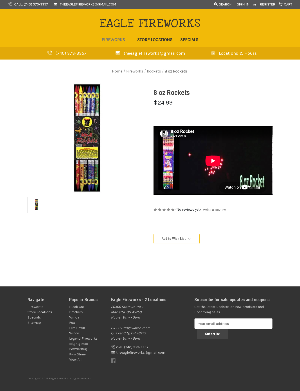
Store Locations (154, 39)
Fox (72, 322)
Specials (189, 39)
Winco (74, 333)
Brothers (76, 312)
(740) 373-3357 (71, 53)
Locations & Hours (237, 53)
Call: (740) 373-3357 (30, 4)
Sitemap (34, 322)
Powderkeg (78, 349)
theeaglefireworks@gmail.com (87, 4)
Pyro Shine (77, 354)
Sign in (243, 4)
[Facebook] (113, 360)
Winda (74, 317)
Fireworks (113, 39)
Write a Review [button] (214, 210)
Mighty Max (78, 344)
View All (75, 359)
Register (267, 4)
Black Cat (76, 307)
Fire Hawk (77, 328)
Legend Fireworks (83, 338)
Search (225, 4)
